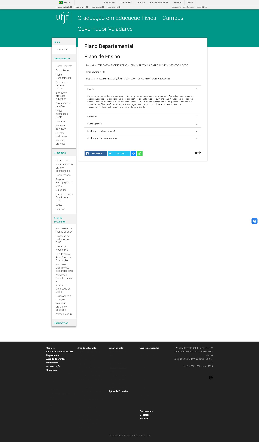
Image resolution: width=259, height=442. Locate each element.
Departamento (116, 348)
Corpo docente (115, 364)
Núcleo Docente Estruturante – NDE (61, 394)
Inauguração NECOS (149, 396)
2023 (143, 364)
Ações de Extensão (118, 391)
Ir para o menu (80, 7)
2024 (143, 404)
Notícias (144, 418)
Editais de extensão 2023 (88, 423)
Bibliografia (142, 124)
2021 (143, 368)
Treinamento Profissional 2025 (91, 415)
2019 (143, 376)
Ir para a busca (97, 7)
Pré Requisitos (53, 402)
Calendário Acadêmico (88, 356)
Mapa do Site (176, 7)
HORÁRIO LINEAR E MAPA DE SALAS (92, 352)
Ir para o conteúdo (63, 7)
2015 (143, 392)
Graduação (51, 370)
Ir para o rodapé (113, 7)
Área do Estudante (86, 348)
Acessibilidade (202, 7)
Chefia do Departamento (119, 352)
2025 (143, 407)
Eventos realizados (149, 348)
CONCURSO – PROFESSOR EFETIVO (123, 376)
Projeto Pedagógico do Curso (59, 390)
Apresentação (53, 366)
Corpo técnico (115, 360)
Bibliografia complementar (142, 138)
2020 (143, 372)
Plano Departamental (118, 368)
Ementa (142, 89)
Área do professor (117, 372)
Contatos (144, 415)
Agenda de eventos (55, 359)
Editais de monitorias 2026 (59, 351)
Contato (50, 348)
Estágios (51, 410)
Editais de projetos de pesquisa (91, 419)
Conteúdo (142, 116)
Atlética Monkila (85, 427)
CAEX (50, 406)
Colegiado (52, 398)
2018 (143, 380)
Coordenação (53, 382)
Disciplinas (52, 414)
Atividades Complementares (90, 376)
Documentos (146, 411)
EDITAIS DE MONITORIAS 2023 (90, 407)
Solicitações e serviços (87, 388)
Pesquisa (114, 356)
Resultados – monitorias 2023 (90, 411)
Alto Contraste (188, 7)
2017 (143, 384)
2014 (143, 399)
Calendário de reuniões (119, 388)
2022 (143, 352)
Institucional (52, 362)
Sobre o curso (53, 386)
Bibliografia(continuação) (142, 131)
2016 (143, 388)
